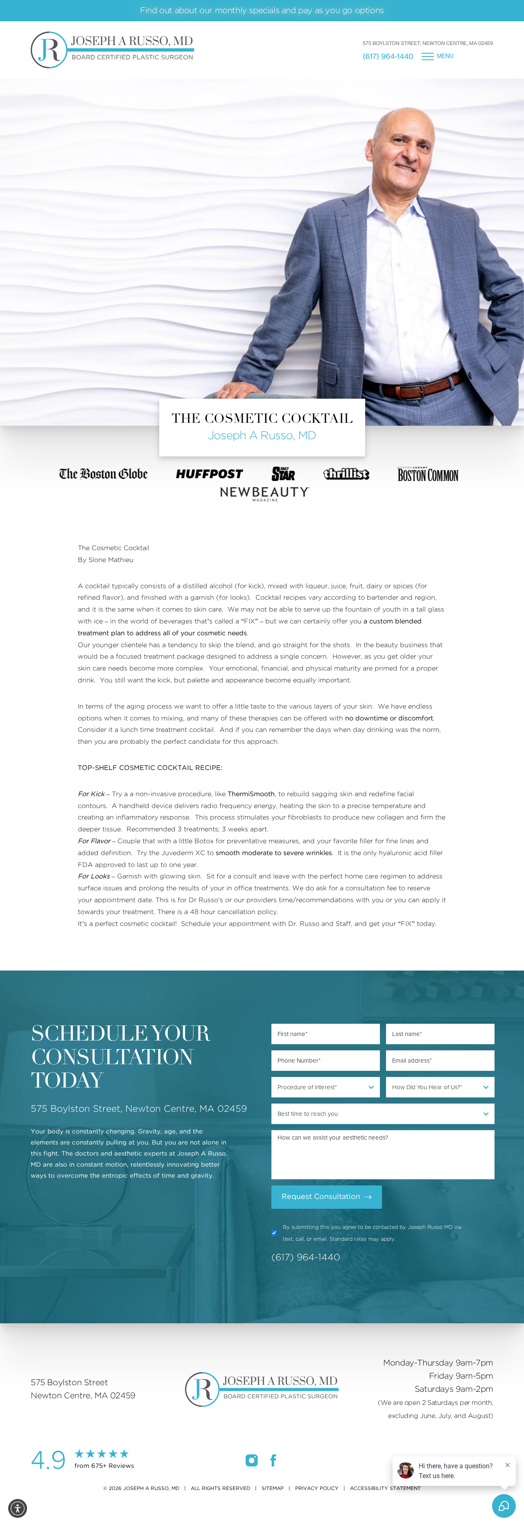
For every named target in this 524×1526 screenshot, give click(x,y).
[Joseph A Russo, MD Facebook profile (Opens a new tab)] (273, 1460)
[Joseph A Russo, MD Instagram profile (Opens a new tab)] (252, 1460)
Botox (204, 841)
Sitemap (273, 1488)
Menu (445, 56)
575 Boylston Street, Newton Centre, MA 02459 (428, 43)
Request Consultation (321, 1197)
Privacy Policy (317, 1488)
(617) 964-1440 (388, 56)
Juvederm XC (183, 853)
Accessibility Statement (385, 1488)
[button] (17, 1508)
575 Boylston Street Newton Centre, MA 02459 (83, 1389)
